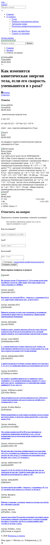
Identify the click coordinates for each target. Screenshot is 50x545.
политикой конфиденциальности (29, 262)
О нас (14, 19)
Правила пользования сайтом (25, 21)
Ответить (5, 95)
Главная (10, 14)
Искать (29, 43)
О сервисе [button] (11, 17)
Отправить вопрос (9, 265)
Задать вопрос (7, 38)
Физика (9, 50)
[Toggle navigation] (2, 10)
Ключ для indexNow (21, 31)
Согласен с (24, 262)
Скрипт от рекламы (21, 33)
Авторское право (19, 24)
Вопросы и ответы (16, 536)
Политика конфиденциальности (26, 26)
